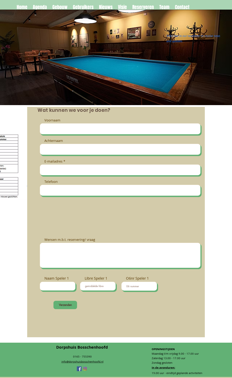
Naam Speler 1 (56, 278)
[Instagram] (85, 368)
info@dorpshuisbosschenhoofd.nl (82, 361)
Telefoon (51, 181)
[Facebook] (79, 368)
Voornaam (52, 120)
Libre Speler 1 (96, 278)
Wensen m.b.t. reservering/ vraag (69, 239)
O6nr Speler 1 (137, 278)
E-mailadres (53, 161)
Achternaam (53, 140)
